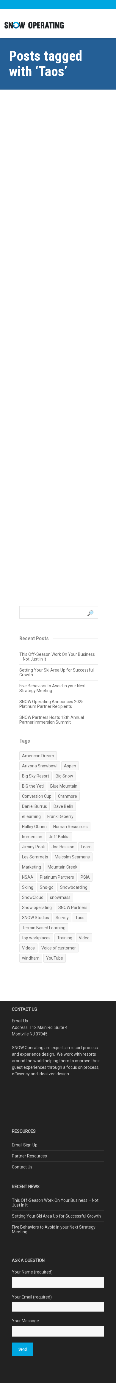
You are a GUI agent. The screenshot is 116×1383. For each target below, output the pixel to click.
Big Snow (64, 776)
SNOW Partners (72, 907)
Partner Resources (29, 1156)
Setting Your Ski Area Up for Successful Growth (56, 672)
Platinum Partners (57, 877)
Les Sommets (35, 857)
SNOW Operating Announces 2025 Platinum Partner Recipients (51, 704)
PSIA (85, 877)
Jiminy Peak (33, 846)
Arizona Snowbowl (39, 766)
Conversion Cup (36, 796)
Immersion (32, 836)
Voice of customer (58, 948)
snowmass (60, 897)
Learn (86, 846)
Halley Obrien (34, 826)
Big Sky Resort (35, 776)
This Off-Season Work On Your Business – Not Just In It (57, 656)
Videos (28, 948)
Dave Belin (63, 806)
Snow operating (37, 907)
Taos (79, 917)
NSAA (27, 877)
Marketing (31, 867)
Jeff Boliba (59, 836)
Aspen (70, 766)
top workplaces (36, 937)
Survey (62, 917)
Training (64, 937)
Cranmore (67, 796)
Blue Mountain (63, 786)
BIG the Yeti (33, 786)
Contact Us (22, 1167)
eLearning (31, 816)
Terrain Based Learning (43, 927)
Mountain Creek (62, 867)
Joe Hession (62, 846)
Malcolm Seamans (72, 857)
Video (84, 937)
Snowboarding (73, 887)
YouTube (54, 958)
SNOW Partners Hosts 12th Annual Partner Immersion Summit (51, 720)
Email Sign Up (24, 1145)
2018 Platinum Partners (53, 508)
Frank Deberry (60, 816)
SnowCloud (32, 897)
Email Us (20, 1021)
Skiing (27, 887)
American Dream (38, 755)
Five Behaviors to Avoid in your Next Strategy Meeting (52, 688)
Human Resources (70, 826)
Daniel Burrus (34, 806)
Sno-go (47, 887)
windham (31, 958)
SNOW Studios (35, 917)
